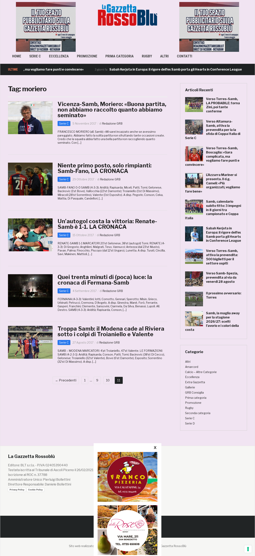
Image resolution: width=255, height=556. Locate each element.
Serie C (35, 56)
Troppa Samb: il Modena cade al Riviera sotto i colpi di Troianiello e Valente (111, 331)
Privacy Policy (17, 489)
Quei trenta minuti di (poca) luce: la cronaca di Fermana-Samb (105, 280)
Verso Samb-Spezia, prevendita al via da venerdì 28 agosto (222, 277)
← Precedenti (65, 380)
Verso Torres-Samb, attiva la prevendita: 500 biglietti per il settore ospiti (222, 257)
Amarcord (191, 366)
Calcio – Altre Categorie (201, 372)
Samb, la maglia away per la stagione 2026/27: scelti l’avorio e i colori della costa (212, 321)
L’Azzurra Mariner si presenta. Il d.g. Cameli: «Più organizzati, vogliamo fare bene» (212, 183)
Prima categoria (119, 56)
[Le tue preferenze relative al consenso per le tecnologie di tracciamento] (248, 549)
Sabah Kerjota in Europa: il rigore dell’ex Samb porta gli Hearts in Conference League (158, 69)
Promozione (87, 56)
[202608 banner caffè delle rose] (127, 530)
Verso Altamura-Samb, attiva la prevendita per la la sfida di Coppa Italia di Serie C (212, 130)
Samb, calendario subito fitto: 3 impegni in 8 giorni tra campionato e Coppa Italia (213, 210)
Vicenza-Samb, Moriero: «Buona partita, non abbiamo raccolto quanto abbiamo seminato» (112, 110)
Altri (164, 56)
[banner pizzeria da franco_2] (127, 477)
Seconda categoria (197, 413)
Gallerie (190, 387)
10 (108, 380)
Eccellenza (59, 56)
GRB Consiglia (194, 392)
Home (16, 56)
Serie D (190, 423)
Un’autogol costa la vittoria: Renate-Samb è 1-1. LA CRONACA (107, 224)
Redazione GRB (112, 123)
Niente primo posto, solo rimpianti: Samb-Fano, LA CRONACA (105, 168)
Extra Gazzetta (195, 382)
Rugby (147, 56)
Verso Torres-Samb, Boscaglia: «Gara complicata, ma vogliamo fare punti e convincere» (212, 156)
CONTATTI (184, 56)
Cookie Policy (35, 489)
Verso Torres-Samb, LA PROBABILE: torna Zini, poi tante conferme (223, 105)
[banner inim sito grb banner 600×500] (46, 26)
